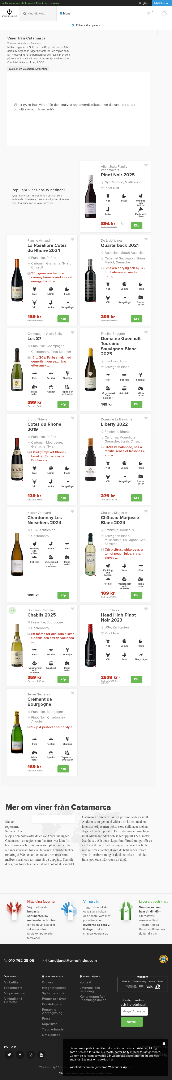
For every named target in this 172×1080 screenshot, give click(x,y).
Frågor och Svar (54, 999)
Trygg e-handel (53, 1029)
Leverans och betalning (90, 989)
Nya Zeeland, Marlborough (124, 182)
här (111, 1059)
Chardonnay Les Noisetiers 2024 (44, 520)
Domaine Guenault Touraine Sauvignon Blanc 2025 (121, 346)
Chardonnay (40, 536)
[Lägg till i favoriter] (147, 164)
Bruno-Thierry (37, 419)
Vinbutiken (12, 982)
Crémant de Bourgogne (39, 702)
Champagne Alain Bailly (45, 333)
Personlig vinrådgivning (52, 1011)
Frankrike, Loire (116, 361)
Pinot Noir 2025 (118, 174)
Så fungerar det (53, 993)
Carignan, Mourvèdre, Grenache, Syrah (47, 444)
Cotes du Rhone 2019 (44, 427)
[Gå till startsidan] (9, 13)
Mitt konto (162, 3)
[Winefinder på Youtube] (41, 1055)
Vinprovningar (15, 993)
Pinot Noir (112, 188)
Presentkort (13, 988)
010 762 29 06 (20, 960)
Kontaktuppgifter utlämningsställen (93, 998)
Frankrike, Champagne (47, 346)
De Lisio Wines (111, 240)
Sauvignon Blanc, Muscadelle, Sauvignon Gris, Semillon (125, 540)
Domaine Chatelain (41, 610)
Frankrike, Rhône (43, 258)
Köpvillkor (49, 1024)
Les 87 (34, 338)
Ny (12, 610)
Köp (136, 225)
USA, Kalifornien (43, 530)
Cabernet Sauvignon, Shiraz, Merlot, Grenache (125, 260)
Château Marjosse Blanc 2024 (120, 520)
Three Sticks (110, 610)
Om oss (47, 982)
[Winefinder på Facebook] (20, 1055)
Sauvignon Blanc (117, 367)
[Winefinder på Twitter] (9, 1055)
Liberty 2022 (114, 424)
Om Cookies (51, 1035)
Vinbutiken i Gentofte (13, 1000)
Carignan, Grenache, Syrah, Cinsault (51, 265)
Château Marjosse (114, 512)
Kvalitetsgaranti (53, 1004)
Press (46, 1018)
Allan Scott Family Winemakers (114, 168)
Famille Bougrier (113, 333)
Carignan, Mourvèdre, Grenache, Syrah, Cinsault (123, 439)
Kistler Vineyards (39, 512)
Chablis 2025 (41, 615)
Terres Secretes (38, 694)
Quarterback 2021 (120, 245)
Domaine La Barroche (116, 419)
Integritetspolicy (54, 988)
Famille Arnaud (38, 240)
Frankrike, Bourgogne (47, 622)
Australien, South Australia (124, 253)
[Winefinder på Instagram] (30, 1055)
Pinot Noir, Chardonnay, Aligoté (48, 719)
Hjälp (144, 3)
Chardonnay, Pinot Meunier (51, 352)
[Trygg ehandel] (163, 962)
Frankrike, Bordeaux (119, 530)
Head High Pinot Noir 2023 (118, 618)
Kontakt (85, 982)
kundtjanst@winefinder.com (72, 960)
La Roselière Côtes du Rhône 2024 (47, 248)
